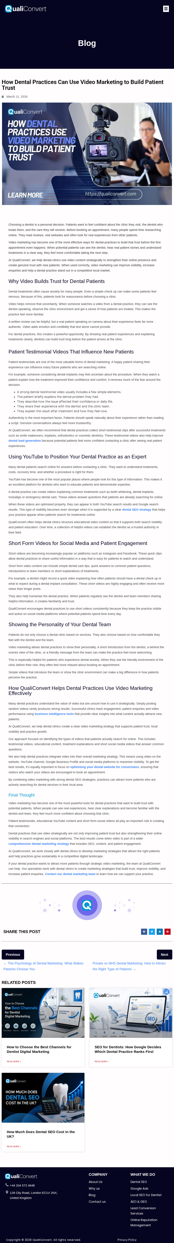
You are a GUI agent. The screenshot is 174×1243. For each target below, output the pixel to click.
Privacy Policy (127, 1239)
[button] (166, 9)
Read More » (14, 1061)
